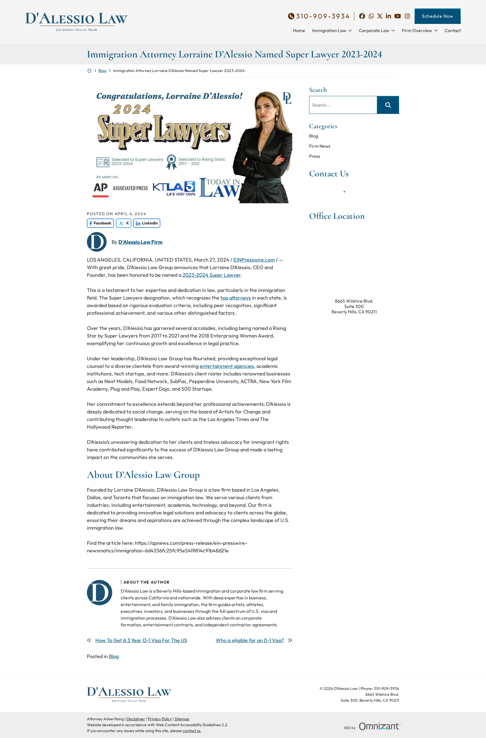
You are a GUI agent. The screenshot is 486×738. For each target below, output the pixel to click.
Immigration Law (329, 30)
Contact (453, 30)
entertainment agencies (227, 366)
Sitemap (182, 718)
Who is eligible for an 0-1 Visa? (250, 640)
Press (314, 156)
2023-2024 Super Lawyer (212, 275)
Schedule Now (437, 16)
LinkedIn (145, 223)
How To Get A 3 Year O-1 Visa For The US (141, 640)
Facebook (99, 223)
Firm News (319, 146)
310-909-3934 (323, 16)
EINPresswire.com (254, 259)
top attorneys (235, 297)
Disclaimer (136, 718)
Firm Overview (417, 30)
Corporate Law (374, 30)
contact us (192, 730)
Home (299, 30)
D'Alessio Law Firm (140, 242)
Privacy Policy (160, 718)
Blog (102, 70)
